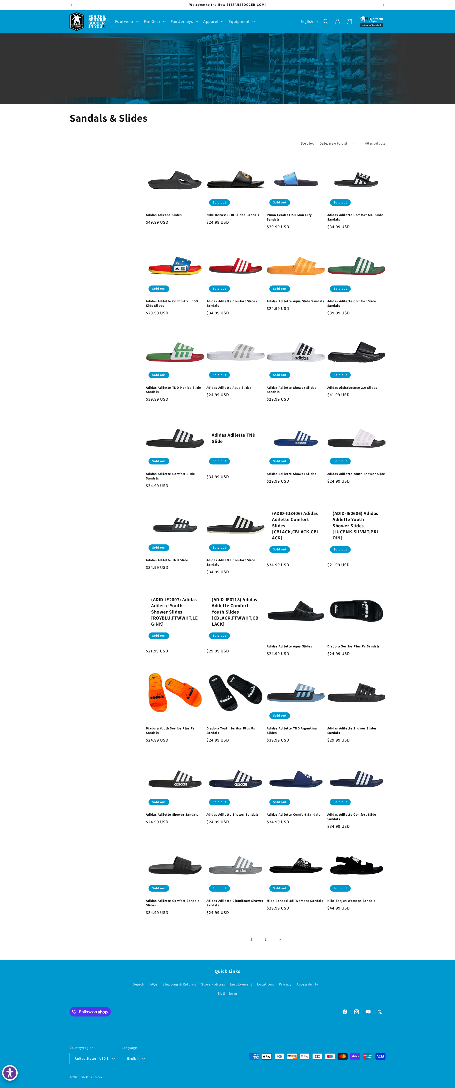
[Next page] (280, 939)
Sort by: (307, 143)
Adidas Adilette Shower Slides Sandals (291, 390)
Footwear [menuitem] (124, 21)
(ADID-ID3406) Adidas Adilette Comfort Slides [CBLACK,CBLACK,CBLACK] (295, 525)
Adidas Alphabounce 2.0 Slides (352, 388)
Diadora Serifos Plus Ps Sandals (353, 646)
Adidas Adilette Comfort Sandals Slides (173, 903)
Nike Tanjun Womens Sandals (351, 901)
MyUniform (227, 993)
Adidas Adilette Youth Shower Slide (356, 474)
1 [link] (251, 939)
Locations (265, 984)
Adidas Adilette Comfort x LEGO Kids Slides (172, 303)
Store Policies (213, 984)
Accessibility (307, 984)
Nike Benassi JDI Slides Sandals (233, 215)
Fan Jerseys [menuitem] (182, 21)
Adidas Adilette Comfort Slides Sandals (231, 303)
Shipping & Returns (179, 984)
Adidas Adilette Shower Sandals (172, 815)
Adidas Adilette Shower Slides (291, 474)
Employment (241, 984)
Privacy (285, 984)
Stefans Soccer (91, 1077)
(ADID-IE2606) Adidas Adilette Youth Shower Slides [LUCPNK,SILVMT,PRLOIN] (356, 525)
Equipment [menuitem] (239, 21)
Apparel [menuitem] (210, 21)
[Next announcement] (383, 5)
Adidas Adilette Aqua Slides (229, 388)
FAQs (153, 984)
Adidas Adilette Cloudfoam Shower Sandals (235, 903)
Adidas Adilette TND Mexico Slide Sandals (173, 390)
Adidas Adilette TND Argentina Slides (292, 730)
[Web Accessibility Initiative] (10, 1073)
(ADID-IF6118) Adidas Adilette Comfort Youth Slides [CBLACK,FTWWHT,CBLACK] (235, 611)
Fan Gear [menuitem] (152, 21)
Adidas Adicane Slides (164, 215)
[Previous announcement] (71, 5)
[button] (326, 21)
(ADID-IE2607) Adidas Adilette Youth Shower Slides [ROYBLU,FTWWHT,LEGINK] (174, 611)
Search (139, 984)
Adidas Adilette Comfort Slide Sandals (351, 303)
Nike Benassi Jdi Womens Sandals (295, 901)
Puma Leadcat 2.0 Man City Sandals (289, 217)
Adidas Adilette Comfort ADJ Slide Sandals (355, 217)
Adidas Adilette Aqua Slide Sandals (295, 301)
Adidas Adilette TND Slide (233, 438)
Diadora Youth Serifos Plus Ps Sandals (170, 730)
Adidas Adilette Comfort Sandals (293, 815)
